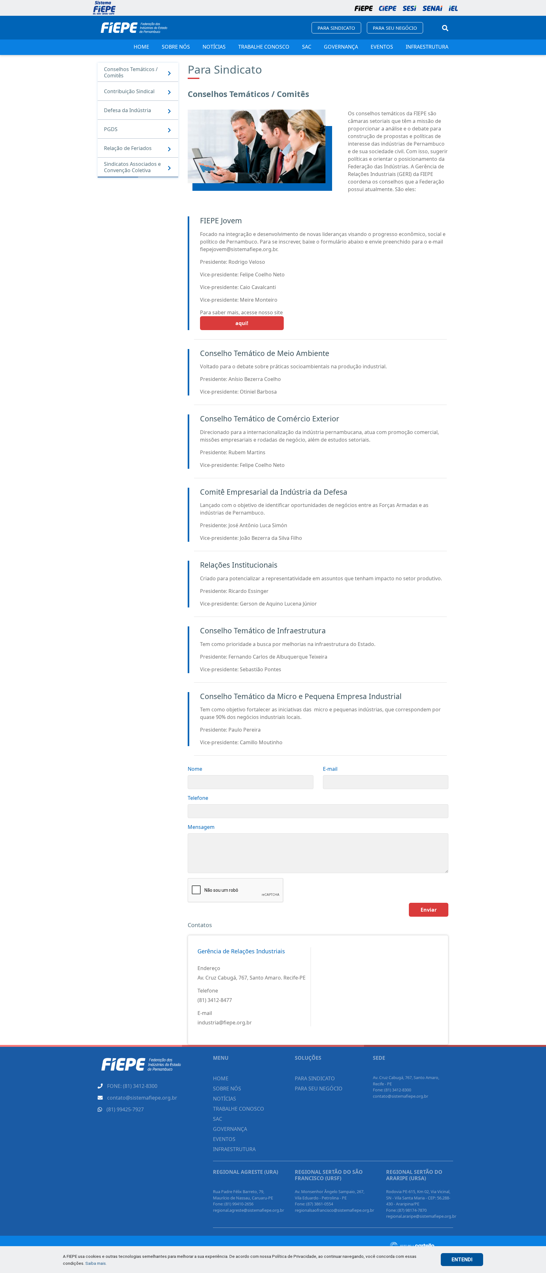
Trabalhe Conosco (263, 46)
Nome (195, 768)
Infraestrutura (427, 46)
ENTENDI (462, 1260)
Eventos (382, 46)
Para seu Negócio (395, 28)
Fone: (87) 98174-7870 (406, 1210)
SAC (306, 46)
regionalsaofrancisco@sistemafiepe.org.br (334, 1210)
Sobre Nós (176, 46)
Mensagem (201, 827)
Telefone (198, 797)
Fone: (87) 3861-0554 (314, 1204)
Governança (341, 46)
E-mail (330, 768)
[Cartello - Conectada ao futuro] (421, 1246)
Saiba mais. (96, 1263)
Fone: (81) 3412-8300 (392, 1090)
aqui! (241, 323)
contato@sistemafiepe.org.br (400, 1096)
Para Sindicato (336, 28)
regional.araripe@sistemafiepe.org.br (421, 1216)
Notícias (214, 46)
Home (141, 46)
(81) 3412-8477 (214, 1000)
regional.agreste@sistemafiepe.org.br (248, 1210)
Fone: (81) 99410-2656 (233, 1204)
